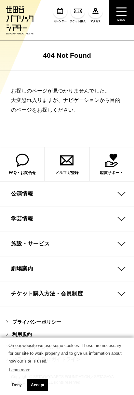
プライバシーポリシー (36, 321)
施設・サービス (30, 243)
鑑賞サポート (111, 173)
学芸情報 (22, 218)
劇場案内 (22, 268)
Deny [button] (17, 385)
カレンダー (60, 21)
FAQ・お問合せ (22, 173)
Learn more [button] (19, 369)
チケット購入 (78, 21)
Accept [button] (37, 385)
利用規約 (22, 334)
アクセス (95, 21)
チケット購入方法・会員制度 (47, 293)
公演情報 (22, 193)
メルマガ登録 (67, 173)
